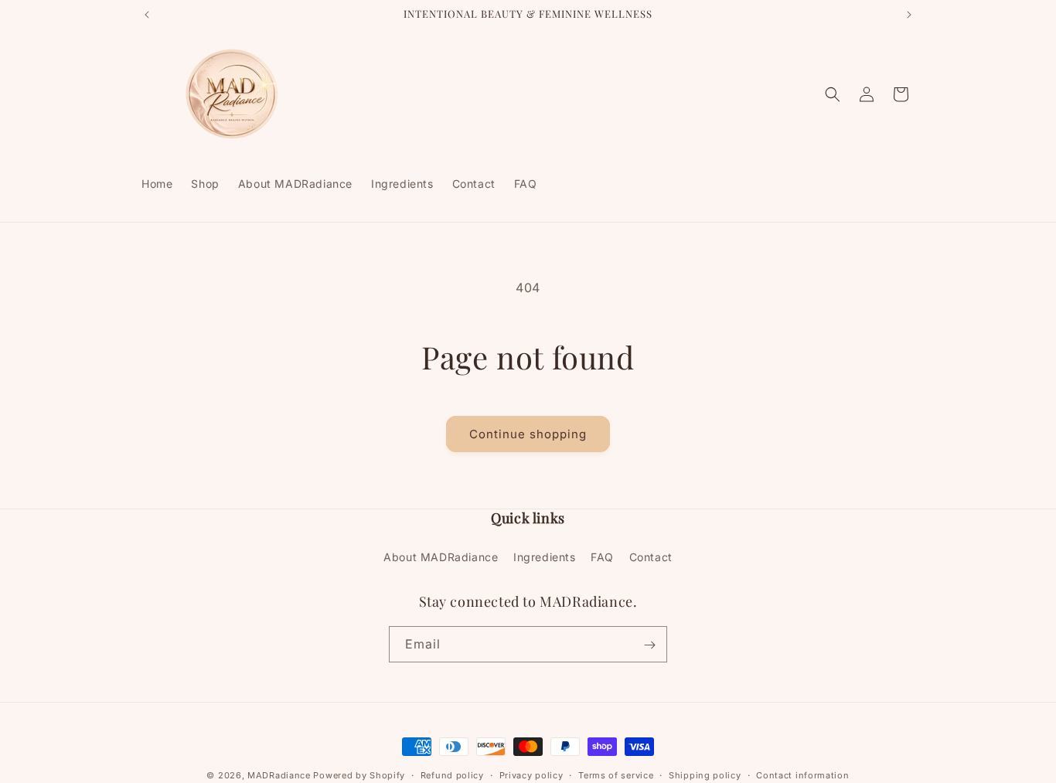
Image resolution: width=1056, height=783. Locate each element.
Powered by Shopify (359, 775)
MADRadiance (279, 775)
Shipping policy (705, 774)
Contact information (802, 774)
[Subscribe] (649, 645)
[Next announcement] (909, 14)
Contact (651, 556)
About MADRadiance (440, 556)
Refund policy (452, 774)
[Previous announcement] (147, 14)
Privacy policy (531, 774)
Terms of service (615, 774)
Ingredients (544, 556)
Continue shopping (528, 434)
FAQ (602, 556)
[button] (833, 94)
